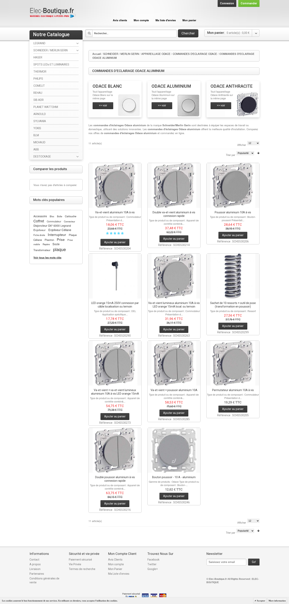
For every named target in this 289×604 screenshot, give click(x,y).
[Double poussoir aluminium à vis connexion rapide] (115, 450)
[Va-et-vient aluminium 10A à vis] (115, 185)
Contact (34, 559)
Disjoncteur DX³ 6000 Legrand (52, 225)
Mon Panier (115, 569)
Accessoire (40, 216)
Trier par (230, 155)
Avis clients (120, 20)
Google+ (152, 569)
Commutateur (54, 221)
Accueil (96, 54)
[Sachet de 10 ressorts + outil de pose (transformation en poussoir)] (233, 276)
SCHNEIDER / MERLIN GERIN (121, 54)
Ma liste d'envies (166, 20)
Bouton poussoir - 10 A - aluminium (174, 477)
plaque (59, 249)
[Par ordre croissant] (258, 153)
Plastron (49, 240)
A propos (35, 564)
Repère (46, 244)
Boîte (59, 216)
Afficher (241, 145)
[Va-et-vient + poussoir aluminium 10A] (174, 363)
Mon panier (189, 20)
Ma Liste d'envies (118, 573)
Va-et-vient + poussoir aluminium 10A (174, 390)
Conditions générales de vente (44, 580)
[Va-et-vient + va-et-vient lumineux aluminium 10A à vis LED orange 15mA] (115, 363)
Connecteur (69, 221)
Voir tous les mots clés (47, 257)
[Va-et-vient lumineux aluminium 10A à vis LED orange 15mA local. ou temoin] (174, 276)
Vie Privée (75, 564)
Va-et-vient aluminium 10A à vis (115, 212)
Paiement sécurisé (80, 559)
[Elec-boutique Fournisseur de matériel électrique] (52, 13)
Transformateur (41, 250)
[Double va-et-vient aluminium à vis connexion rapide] (174, 185)
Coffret (38, 220)
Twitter (151, 564)
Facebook (153, 559)
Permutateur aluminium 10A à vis (233, 390)
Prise (61, 239)
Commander (249, 3)
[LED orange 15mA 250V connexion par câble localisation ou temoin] (115, 276)
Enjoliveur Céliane (59, 230)
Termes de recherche (82, 569)
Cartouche (70, 216)
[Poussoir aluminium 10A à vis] (233, 185)
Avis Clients (115, 559)
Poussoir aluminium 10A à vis (233, 212)
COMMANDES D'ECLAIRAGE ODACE (195, 54)
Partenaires (36, 573)
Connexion (227, 3)
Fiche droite (39, 235)
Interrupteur (57, 234)
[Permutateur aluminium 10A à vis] (233, 363)
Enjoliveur (39, 230)
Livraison (34, 569)
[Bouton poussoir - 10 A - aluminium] (174, 450)
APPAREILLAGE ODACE (155, 54)
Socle (56, 244)
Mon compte (141, 20)
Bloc (52, 216)
